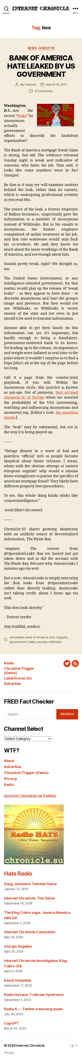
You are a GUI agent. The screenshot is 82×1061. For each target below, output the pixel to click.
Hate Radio (18, 873)
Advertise (12, 683)
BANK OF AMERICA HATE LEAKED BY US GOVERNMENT (41, 66)
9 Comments (44, 91)
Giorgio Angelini (18, 946)
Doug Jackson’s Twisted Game (30, 884)
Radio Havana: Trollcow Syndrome (33, 995)
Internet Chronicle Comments (29, 932)
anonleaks (17, 637)
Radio (9, 663)
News (32, 48)
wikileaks (55, 642)
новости (46, 48)
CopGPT (11, 1023)
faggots (61, 637)
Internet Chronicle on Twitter (30, 796)
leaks (22, 116)
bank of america (36, 637)
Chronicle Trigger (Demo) (26, 773)
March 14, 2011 (56, 84)
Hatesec (31, 84)
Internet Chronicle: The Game (29, 898)
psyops (42, 642)
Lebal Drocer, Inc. (18, 678)
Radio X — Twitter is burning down (33, 1009)
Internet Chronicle (30, 1045)
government (18, 642)
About (9, 761)
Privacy (10, 779)
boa (52, 637)
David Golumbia (17, 980)
